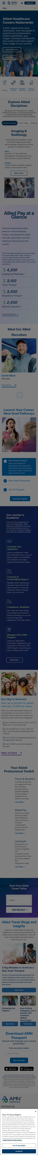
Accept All (19, 1151)
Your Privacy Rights (19, 1145)
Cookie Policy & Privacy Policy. (12, 1140)
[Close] (35, 1111)
